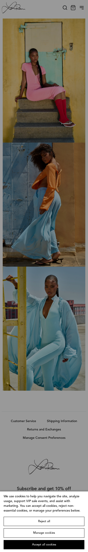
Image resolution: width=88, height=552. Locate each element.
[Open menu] (81, 7)
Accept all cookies (44, 544)
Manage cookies (44, 532)
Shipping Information (62, 421)
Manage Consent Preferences (44, 437)
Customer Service (23, 421)
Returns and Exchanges (44, 429)
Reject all (44, 521)
